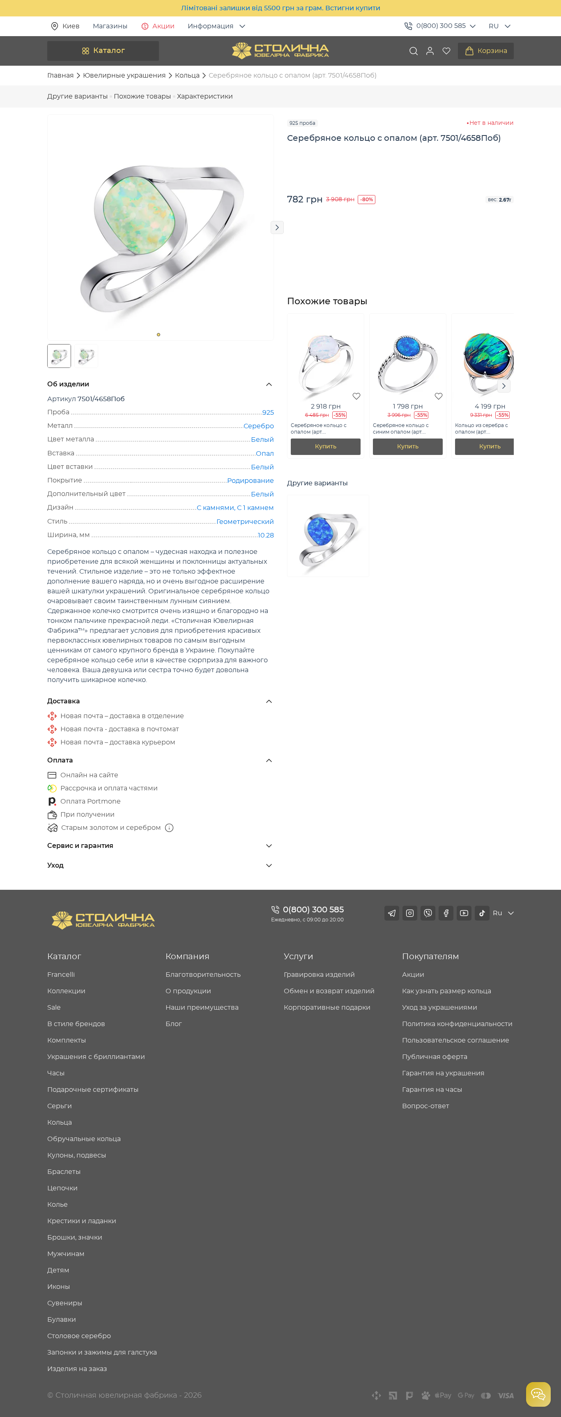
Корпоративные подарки (327, 1007)
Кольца (59, 1122)
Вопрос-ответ (425, 1106)
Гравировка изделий (319, 974)
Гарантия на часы (432, 1089)
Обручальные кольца (84, 1139)
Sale (54, 1007)
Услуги (298, 957)
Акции (163, 26)
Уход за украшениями (439, 1007)
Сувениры (65, 1303)
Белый (262, 439)
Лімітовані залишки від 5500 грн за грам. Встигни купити (280, 8)
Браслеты (64, 1172)
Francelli (61, 974)
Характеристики (205, 96)
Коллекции (66, 991)
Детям (58, 1270)
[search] (413, 51)
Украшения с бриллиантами (96, 1057)
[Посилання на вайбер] (428, 913)
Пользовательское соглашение (455, 1040)
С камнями (215, 508)
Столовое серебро (79, 1336)
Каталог (109, 51)
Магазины (110, 26)
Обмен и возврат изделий (329, 991)
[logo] (280, 51)
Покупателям (430, 957)
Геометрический (245, 522)
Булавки (61, 1319)
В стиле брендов (76, 1024)
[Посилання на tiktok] (482, 913)
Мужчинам (66, 1254)
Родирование (250, 481)
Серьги (59, 1106)
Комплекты (66, 1040)
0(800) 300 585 (441, 26)
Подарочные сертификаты (93, 1089)
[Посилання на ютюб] (464, 913)
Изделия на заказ (77, 1369)
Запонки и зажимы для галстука (102, 1352)
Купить (325, 447)
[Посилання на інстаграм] (409, 913)
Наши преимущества (202, 1007)
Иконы (58, 1287)
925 (268, 412)
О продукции (188, 991)
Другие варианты (77, 96)
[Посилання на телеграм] (391, 913)
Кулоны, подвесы (76, 1155)
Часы (56, 1073)
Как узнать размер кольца (446, 991)
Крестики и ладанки (81, 1221)
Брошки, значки (74, 1237)
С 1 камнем (255, 508)
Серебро (259, 426)
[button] (430, 51)
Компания (187, 957)
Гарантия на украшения (443, 1073)
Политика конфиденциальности (457, 1024)
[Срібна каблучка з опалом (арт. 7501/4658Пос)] (328, 536)
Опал (265, 453)
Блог (174, 1024)
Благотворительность (203, 974)
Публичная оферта (434, 1057)
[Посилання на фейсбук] (446, 913)
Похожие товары (142, 96)
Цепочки (62, 1188)
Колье (57, 1204)
